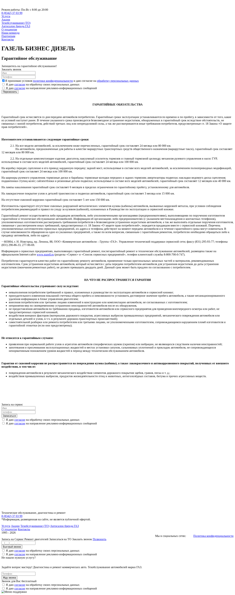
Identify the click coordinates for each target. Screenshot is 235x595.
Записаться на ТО (60, 539)
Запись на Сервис (12, 539)
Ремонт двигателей (36, 539)
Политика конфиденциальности (213, 535)
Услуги (5, 16)
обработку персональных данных (118, 80)
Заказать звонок (82, 539)
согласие (19, 84)
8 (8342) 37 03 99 (11, 13)
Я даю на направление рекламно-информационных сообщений (51, 88)
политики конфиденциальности (53, 80)
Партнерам (8, 36)
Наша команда (10, 32)
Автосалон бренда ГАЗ (15, 26)
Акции (5, 19)
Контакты (7, 39)
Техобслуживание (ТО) (15, 22)
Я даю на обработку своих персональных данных (42, 84)
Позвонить (99, 539)
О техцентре (9, 29)
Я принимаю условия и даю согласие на (72, 80)
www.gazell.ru (45, 254)
